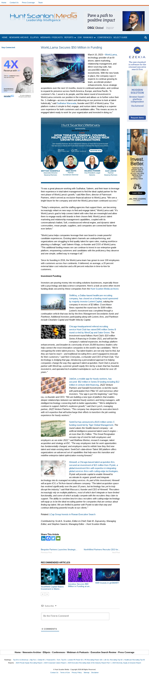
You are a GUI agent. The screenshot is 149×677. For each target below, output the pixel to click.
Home (3, 3)
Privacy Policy (77, 672)
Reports (68, 38)
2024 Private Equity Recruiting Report (29, 663)
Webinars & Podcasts (78, 652)
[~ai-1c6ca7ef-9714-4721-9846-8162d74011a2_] (114, 12)
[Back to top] (145, 673)
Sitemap (86, 672)
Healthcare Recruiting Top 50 (134, 660)
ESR (80, 38)
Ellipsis (34, 38)
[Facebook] (48, 538)
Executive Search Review (103, 652)
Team (40, 3)
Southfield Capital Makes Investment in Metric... (52, 587)
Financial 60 (50, 660)
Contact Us (14, 3)
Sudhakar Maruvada (66, 103)
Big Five (33, 660)
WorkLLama (111, 54)
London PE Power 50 (75, 660)
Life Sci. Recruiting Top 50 (113, 660)
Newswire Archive (19, 38)
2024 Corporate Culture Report (55, 663)
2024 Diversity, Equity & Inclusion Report (126, 663)
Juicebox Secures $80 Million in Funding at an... (79, 585)
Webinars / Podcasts (51, 38)
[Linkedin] (43, 538)
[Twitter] (53, 538)
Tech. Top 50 (61, 660)
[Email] (58, 538)
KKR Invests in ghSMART (107, 583)
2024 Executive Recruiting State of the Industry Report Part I (89, 663)
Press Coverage (28, 3)
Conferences (104, 38)
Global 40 (41, 660)
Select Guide (120, 38)
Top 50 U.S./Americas (20, 660)
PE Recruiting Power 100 (93, 660)
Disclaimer (95, 672)
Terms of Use (65, 672)
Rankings (88, 38)
